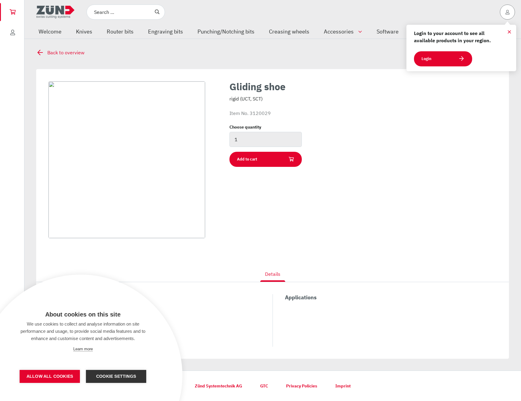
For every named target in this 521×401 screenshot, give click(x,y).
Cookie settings (116, 376)
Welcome (50, 31)
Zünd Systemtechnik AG (218, 386)
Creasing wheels (289, 31)
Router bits (120, 31)
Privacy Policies (301, 386)
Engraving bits (165, 31)
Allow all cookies (50, 376)
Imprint (343, 386)
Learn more (83, 349)
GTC (264, 386)
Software (388, 31)
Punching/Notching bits (225, 31)
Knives (84, 31)
